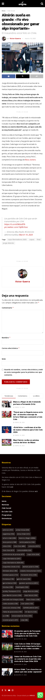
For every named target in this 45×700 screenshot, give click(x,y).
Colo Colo (8, 550)
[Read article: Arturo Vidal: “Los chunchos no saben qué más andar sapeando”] (7, 672)
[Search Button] (42, 3)
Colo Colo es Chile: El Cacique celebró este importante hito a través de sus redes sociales (27, 646)
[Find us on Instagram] (12, 690)
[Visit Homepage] (22, 3)
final (38, 240)
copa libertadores (11, 558)
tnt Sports (31, 612)
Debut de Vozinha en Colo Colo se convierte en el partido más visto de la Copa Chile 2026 (27, 658)
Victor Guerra (15, 38)
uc (6, 616)
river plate (27, 603)
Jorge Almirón (8, 243)
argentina (8, 534)
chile (7, 546)
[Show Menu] (3, 3)
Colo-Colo (19, 546)
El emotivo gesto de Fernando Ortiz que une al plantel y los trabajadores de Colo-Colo (27, 633)
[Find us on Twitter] (5, 690)
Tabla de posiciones (12, 612)
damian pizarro (30, 567)
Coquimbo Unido (11, 567)
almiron (8, 530)
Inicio (3, 11)
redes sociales (10, 603)
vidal (24, 620)
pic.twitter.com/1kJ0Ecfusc (16, 227)
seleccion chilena (11, 608)
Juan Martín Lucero (12, 595)
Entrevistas (7, 518)
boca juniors (9, 542)
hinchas (8, 587)
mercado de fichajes (13, 599)
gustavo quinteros (29, 583)
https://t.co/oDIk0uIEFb (14, 224)
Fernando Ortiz (29, 575)
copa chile (33, 554)
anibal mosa (22, 530)
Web (4, 359)
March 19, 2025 (26, 234)
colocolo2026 (24, 550)
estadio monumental (30, 571)
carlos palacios (27, 542)
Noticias (5, 504)
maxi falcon (31, 595)
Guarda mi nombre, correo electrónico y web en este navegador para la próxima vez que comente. (23, 372)
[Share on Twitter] (23, 76)
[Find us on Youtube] (9, 690)
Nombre (6, 337)
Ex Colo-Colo (7, 511)
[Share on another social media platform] (36, 76)
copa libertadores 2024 (13, 562)
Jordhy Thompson (11, 591)
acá (11, 487)
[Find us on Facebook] (2, 690)
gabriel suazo (23, 579)
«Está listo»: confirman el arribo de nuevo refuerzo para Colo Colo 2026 (28, 429)
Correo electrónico (11, 348)
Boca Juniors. (30, 159)
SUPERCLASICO (30, 608)
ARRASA (32, 696)
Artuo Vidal (23, 534)
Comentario (8, 308)
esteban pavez (10, 575)
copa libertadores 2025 (17, 240)
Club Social (11, 11)
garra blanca (9, 583)
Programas (6, 515)
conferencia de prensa (13, 554)
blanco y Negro (27, 538)
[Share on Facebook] (8, 76)
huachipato (22, 587)
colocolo (34, 546)
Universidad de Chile (22, 616)
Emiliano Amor (10, 571)
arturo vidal (9, 538)
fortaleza (8, 579)
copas (31, 240)
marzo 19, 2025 (30, 38)
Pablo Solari (33, 599)
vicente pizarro (10, 620)
